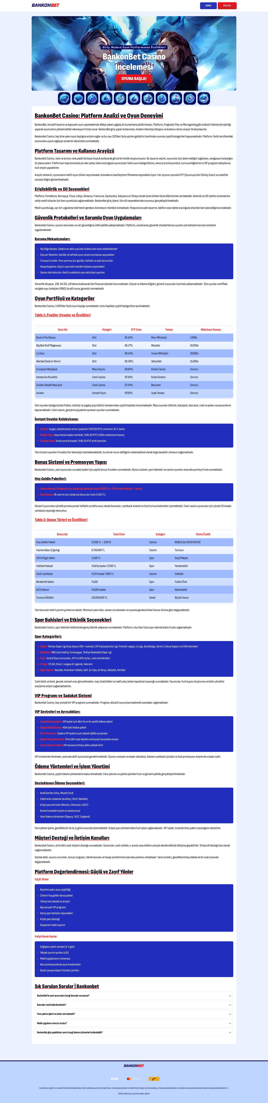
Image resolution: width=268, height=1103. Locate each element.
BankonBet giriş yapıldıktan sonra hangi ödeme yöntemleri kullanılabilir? (70, 1032)
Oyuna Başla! (133, 78)
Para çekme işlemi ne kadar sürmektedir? (56, 1014)
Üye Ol (227, 5)
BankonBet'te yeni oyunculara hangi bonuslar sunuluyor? (63, 995)
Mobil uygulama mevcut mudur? (52, 1023)
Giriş (208, 5)
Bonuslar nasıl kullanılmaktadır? (51, 1004)
